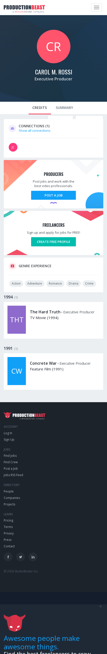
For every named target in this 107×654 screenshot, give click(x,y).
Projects (9, 504)
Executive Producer (53, 79)
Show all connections (35, 130)
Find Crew (11, 462)
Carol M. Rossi (53, 71)
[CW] (16, 384)
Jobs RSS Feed (13, 475)
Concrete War (43, 363)
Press (7, 540)
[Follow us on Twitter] (20, 557)
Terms (8, 527)
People (9, 491)
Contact (9, 546)
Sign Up (9, 439)
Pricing (8, 520)
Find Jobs (10, 456)
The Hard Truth (45, 312)
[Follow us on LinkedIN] (33, 557)
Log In (8, 433)
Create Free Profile (53, 241)
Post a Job (53, 195)
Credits (39, 107)
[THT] (16, 332)
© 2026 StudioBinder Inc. (21, 571)
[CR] (53, 62)
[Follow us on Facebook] (8, 557)
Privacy (9, 533)
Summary (64, 107)
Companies (12, 498)
